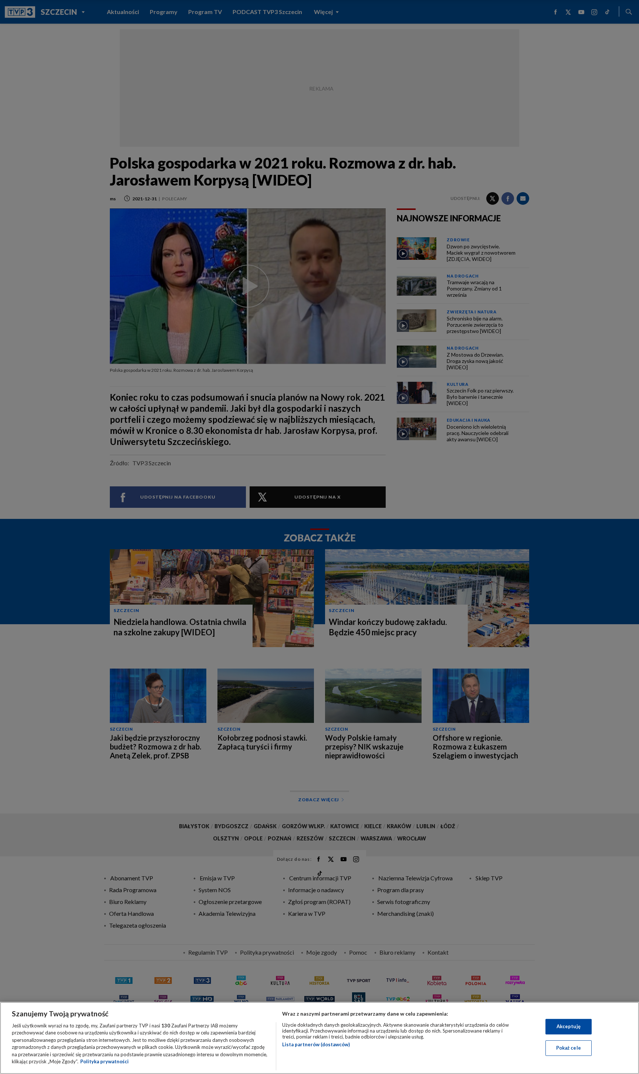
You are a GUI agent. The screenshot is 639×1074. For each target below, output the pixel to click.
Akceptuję (569, 1026)
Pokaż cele (568, 1048)
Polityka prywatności (104, 1061)
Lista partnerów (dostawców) (316, 1044)
